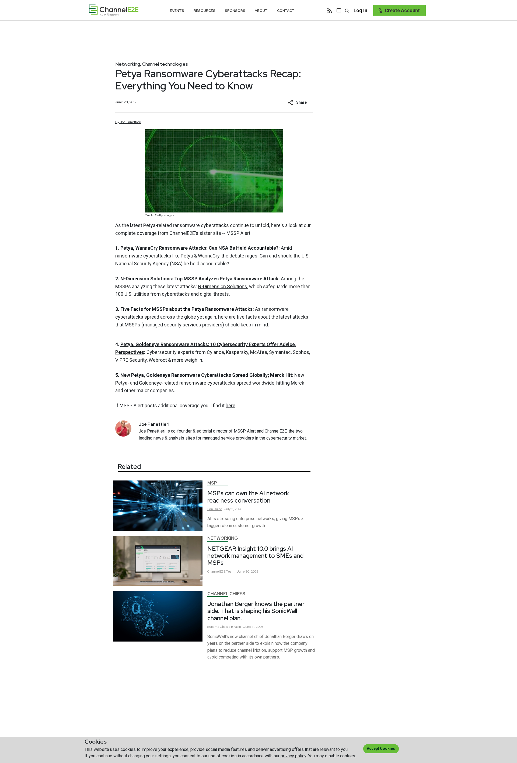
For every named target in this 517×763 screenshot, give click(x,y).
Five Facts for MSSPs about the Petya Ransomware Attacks (186, 309)
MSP (212, 483)
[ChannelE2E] (113, 10)
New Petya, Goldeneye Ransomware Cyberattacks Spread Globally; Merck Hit (206, 375)
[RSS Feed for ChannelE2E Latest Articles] (329, 10)
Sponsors (235, 10)
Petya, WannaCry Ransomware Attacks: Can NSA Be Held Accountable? (199, 248)
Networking (127, 64)
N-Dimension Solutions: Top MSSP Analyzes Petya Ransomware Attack (199, 278)
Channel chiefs (226, 594)
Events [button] (177, 10)
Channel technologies (165, 64)
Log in (360, 10)
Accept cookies (381, 748)
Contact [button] (286, 10)
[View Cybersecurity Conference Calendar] (339, 10)
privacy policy (293, 755)
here (230, 405)
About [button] (261, 10)
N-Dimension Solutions (222, 286)
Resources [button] (204, 10)
